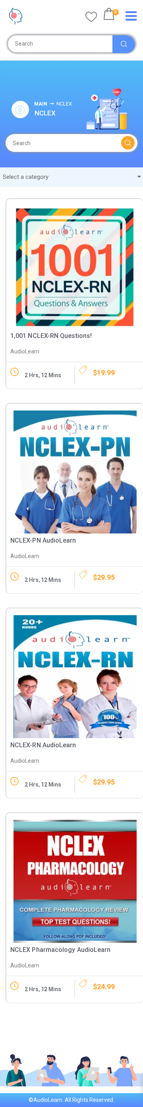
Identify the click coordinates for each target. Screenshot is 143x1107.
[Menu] (131, 16)
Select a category (26, 176)
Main (40, 104)
